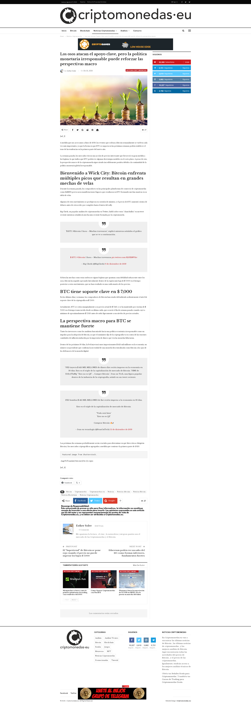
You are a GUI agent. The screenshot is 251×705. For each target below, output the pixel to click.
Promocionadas (101, 660)
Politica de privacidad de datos (96, 2)
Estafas (98, 647)
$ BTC (73, 257)
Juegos (107, 647)
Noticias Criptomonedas (104, 31)
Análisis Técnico (111, 638)
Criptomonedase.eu (97, 492)
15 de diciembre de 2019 (121, 429)
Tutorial (114, 660)
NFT (109, 651)
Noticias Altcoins (123, 492)
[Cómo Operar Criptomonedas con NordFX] (103, 579)
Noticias (111, 492)
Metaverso (99, 651)
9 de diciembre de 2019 (115, 264)
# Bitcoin (81, 257)
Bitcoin (73, 31)
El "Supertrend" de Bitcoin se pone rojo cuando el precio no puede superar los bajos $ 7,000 (82, 553)
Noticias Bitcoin (139, 492)
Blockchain (85, 31)
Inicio (64, 31)
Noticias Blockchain (69, 495)
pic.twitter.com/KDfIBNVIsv (124, 257)
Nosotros (82, 2)
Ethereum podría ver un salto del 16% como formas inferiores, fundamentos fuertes (127, 553)
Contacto (137, 31)
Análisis (124, 31)
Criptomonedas (81, 492)
